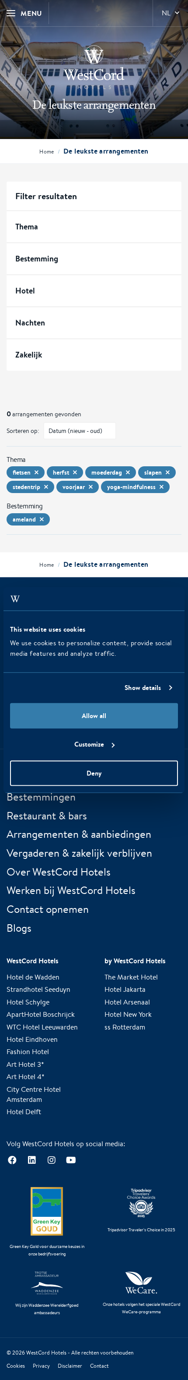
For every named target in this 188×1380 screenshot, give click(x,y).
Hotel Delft (24, 1111)
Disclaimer (70, 1365)
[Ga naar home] (94, 67)
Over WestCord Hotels (59, 872)
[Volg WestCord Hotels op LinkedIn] (31, 1160)
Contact (99, 1365)
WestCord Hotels (46, 1352)
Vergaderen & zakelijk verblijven (79, 853)
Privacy (41, 1365)
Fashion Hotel (28, 1051)
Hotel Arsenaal (127, 1002)
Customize (89, 744)
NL (166, 13)
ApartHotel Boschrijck (41, 1014)
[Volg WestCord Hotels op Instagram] (51, 1160)
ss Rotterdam (124, 1027)
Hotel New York (128, 1014)
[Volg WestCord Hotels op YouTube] (71, 1160)
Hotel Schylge (28, 1002)
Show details (143, 687)
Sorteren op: (23, 431)
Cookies (16, 1365)
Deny (94, 772)
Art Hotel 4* (26, 1076)
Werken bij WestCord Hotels (71, 890)
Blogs (19, 928)
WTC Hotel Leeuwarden (42, 1027)
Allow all (94, 715)
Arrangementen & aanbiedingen (79, 834)
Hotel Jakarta (125, 989)
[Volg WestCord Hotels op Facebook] (12, 1160)
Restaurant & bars (47, 815)
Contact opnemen (48, 909)
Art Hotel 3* (25, 1064)
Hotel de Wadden (33, 977)
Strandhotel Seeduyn (38, 989)
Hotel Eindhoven (32, 1039)
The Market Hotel (131, 977)
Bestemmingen (41, 797)
